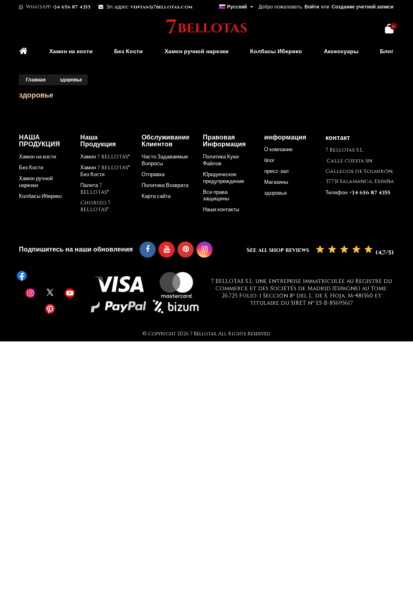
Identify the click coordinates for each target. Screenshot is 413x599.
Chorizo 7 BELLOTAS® (95, 206)
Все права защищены (216, 196)
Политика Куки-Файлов (221, 160)
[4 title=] (356, 250)
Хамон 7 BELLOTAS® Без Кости (104, 171)
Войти (312, 7)
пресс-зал (276, 171)
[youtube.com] (70, 293)
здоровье (275, 193)
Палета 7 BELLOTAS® (94, 189)
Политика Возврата (165, 185)
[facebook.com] (50, 276)
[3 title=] (344, 250)
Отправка (153, 174)
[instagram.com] (30, 293)
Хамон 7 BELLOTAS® (104, 156)
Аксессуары (341, 51)
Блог (387, 51)
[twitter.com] (50, 292)
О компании (278, 149)
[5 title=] (368, 250)
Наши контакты (221, 209)
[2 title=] (332, 250)
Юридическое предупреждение (223, 178)
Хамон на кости (71, 51)
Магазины (276, 182)
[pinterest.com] (50, 309)
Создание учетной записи (362, 7)
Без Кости (128, 51)
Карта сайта (156, 196)
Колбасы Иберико (276, 51)
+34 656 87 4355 (71, 7)
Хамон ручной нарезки (197, 51)
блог (269, 160)
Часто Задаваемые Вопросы (165, 160)
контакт (337, 137)
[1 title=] (320, 250)
